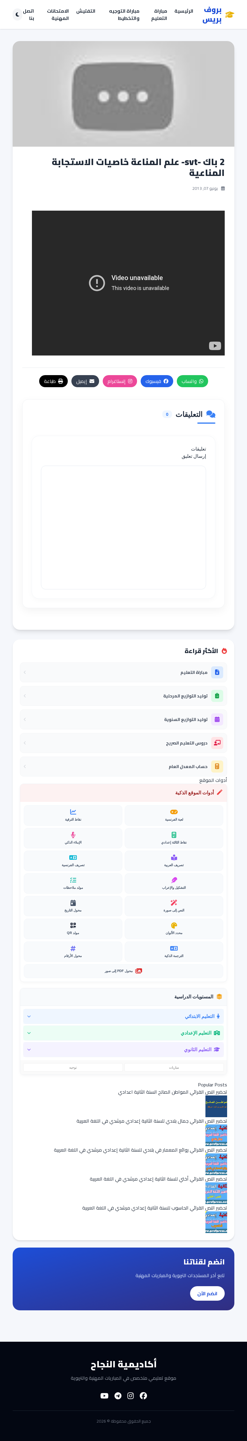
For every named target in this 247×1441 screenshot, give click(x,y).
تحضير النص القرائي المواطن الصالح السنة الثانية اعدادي (172, 1091)
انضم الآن (207, 1293)
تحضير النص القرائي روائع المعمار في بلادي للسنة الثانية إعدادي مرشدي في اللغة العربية (140, 1149)
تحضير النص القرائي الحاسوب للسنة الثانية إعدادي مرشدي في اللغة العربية (154, 1207)
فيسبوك (153, 381)
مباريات (174, 1067)
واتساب (189, 381)
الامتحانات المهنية (58, 14)
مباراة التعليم (159, 14)
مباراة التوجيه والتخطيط (124, 14)
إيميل (81, 381)
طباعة (50, 381)
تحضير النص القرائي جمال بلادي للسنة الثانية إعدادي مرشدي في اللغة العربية (152, 1120)
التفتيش (85, 11)
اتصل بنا (28, 14)
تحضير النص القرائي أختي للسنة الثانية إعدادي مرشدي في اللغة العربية (158, 1178)
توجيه (73, 1067)
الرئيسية (183, 11)
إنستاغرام (117, 381)
